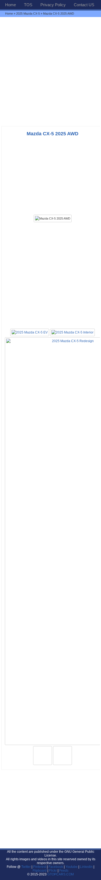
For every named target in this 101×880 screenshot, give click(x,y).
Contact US (84, 4)
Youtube (71, 867)
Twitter (26, 867)
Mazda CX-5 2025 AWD (52, 133)
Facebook (55, 867)
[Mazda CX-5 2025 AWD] (52, 218)
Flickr (53, 870)
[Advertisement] (50, 71)
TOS (28, 4)
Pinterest (39, 867)
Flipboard (40, 870)
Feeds (63, 870)
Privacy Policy (53, 4)
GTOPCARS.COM (60, 874)
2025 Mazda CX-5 (28, 13)
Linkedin (86, 867)
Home (10, 4)
